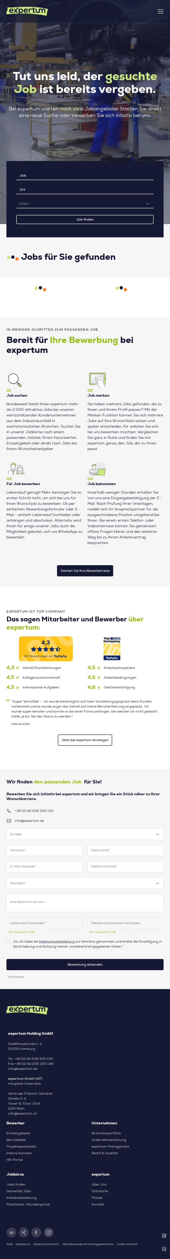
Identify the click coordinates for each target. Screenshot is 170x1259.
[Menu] (161, 11)
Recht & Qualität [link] (105, 1153)
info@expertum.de (29, 820)
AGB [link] (9, 1244)
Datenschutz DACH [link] (46, 1244)
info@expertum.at (22, 1113)
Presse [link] (97, 1197)
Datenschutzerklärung (57, 941)
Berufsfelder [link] (16, 1140)
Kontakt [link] (98, 1204)
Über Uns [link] (99, 1184)
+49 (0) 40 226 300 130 (34, 810)
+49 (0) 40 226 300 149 (34, 1063)
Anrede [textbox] (16, 834)
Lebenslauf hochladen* (28, 923)
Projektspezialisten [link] (21, 1146)
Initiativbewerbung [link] (21, 1197)
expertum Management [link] (110, 1146)
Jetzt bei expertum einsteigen (85, 740)
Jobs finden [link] (16, 1184)
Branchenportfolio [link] (106, 1133)
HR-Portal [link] (14, 1159)
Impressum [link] (23, 1244)
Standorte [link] (100, 1191)
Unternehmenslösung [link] (109, 1140)
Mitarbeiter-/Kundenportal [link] (28, 1204)
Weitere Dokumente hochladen (115, 923)
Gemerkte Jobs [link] (18, 1191)
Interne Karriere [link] (19, 1153)
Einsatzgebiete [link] (18, 1133)
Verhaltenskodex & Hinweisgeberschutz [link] (87, 1244)
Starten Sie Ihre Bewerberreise (85, 571)
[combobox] (85, 203)
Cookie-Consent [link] (127, 1244)
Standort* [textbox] (18, 883)
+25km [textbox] (23, 203)
